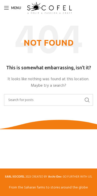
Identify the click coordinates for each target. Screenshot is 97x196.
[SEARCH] (87, 100)
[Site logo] (49, 8)
